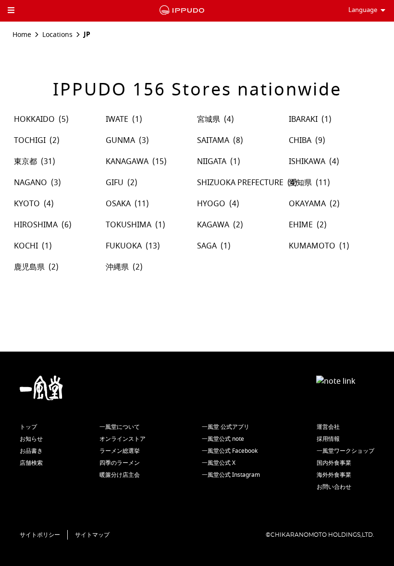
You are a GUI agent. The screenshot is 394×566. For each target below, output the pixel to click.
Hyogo (211, 204)
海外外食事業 (334, 475)
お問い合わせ (334, 487)
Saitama (213, 140)
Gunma (120, 140)
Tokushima (128, 225)
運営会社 (328, 427)
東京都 (25, 161)
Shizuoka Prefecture (240, 183)
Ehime (301, 225)
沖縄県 (117, 267)
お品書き (31, 451)
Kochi (26, 246)
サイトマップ (92, 535)
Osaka (118, 204)
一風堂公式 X (218, 463)
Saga (207, 246)
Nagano (30, 183)
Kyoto (27, 204)
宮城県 (208, 119)
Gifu (114, 183)
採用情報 (328, 439)
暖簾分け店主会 (119, 475)
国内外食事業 (334, 463)
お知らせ (31, 439)
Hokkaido (34, 119)
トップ (28, 427)
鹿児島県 (29, 267)
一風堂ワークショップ (345, 451)
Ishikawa (307, 161)
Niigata (211, 161)
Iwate (117, 119)
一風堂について (119, 427)
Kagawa (213, 225)
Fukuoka (124, 246)
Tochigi (30, 140)
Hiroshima (36, 225)
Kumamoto (312, 246)
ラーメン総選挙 (119, 451)
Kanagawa (127, 161)
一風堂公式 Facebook (230, 451)
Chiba (300, 140)
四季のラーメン (119, 463)
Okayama (307, 204)
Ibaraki (303, 119)
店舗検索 (31, 463)
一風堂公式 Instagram (231, 475)
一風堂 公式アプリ (225, 427)
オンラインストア (122, 439)
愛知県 (300, 183)
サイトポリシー (40, 535)
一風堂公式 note (223, 439)
